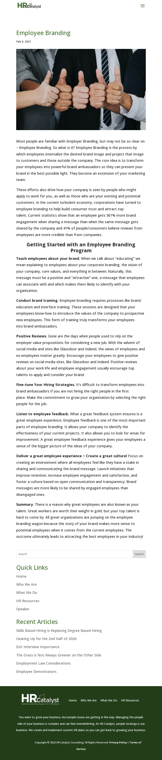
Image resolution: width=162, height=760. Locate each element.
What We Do (26, 592)
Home (21, 576)
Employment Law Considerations (43, 663)
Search (139, 554)
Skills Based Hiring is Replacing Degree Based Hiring (59, 630)
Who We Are (26, 584)
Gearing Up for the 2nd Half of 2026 (46, 638)
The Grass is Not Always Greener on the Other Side (58, 655)
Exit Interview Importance (37, 646)
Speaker (22, 609)
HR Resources (27, 600)
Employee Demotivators (36, 671)
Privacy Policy (118, 742)
